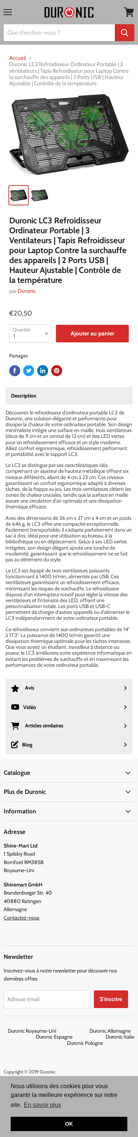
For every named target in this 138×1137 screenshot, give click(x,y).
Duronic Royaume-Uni (48, 1031)
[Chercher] (124, 32)
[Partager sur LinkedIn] (42, 370)
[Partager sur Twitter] (28, 370)
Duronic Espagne (70, 1036)
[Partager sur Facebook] (14, 370)
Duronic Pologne (85, 1043)
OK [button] (69, 1124)
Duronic (27, 291)
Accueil (17, 58)
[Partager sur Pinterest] (56, 370)
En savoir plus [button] (42, 1105)
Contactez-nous (21, 917)
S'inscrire (111, 999)
